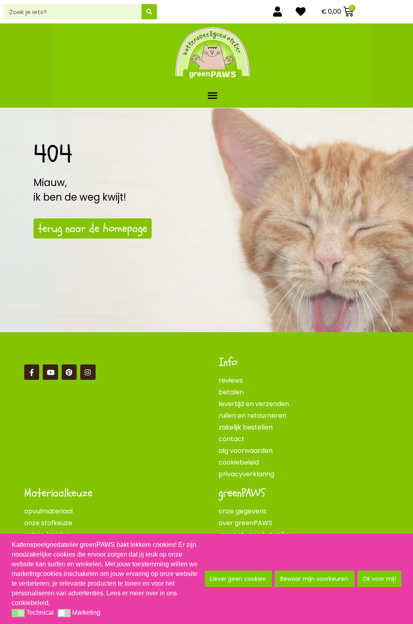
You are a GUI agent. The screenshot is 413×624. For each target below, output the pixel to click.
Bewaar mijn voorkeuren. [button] (314, 579)
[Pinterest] (69, 371)
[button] (213, 95)
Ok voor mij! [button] (379, 579)
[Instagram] (87, 371)
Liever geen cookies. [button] (238, 579)
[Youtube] (50, 371)
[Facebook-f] (31, 371)
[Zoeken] (149, 11)
